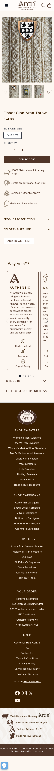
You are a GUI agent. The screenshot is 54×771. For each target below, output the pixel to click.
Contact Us (27, 653)
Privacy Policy (27, 663)
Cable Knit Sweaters (27, 458)
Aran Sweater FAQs (27, 624)
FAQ (27, 647)
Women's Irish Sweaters (27, 437)
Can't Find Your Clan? (27, 668)
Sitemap (39, 751)
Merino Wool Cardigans (27, 523)
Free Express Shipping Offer (26, 391)
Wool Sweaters (27, 463)
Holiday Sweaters (27, 474)
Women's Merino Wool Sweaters (27, 448)
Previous (4, 92)
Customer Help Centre (27, 642)
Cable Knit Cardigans (27, 502)
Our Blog (27, 556)
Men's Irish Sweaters (27, 442)
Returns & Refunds (27, 598)
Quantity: (10, 143)
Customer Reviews (27, 619)
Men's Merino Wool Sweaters (27, 453)
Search (43, 5)
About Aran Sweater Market (27, 546)
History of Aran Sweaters (27, 551)
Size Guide (13, 380)
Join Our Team (27, 577)
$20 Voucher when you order (27, 609)
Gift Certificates (27, 614)
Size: (13, 128)
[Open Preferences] (4, 765)
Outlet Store (27, 479)
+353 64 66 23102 (32, 681)
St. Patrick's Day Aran (27, 562)
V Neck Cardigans (27, 512)
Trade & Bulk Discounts (27, 484)
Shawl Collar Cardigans (27, 507)
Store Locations (27, 567)
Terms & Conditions (27, 658)
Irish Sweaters (27, 469)
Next (49, 92)
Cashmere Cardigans (27, 528)
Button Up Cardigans (27, 518)
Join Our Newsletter (27, 572)
